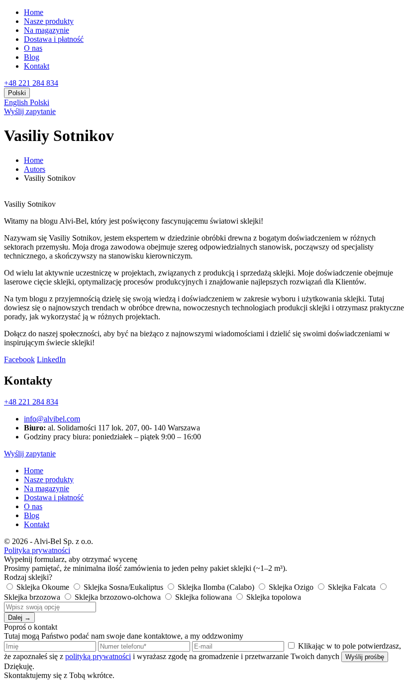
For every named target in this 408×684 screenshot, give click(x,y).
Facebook (19, 359)
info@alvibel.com (52, 418)
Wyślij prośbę (364, 657)
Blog (31, 57)
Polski (39, 102)
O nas (33, 48)
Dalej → (19, 617)
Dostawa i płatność (54, 39)
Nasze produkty (49, 21)
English (17, 102)
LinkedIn (51, 359)
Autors (34, 169)
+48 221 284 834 (31, 83)
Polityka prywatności (37, 550)
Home (33, 12)
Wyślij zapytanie (30, 111)
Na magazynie (46, 30)
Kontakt (36, 66)
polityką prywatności (98, 656)
